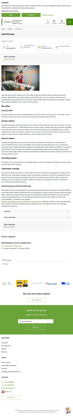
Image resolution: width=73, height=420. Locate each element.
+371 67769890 (9, 382)
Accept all (31, 15)
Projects (4, 349)
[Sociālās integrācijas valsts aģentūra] (13, 22)
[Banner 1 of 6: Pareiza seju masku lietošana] (22, 283)
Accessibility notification (8, 365)
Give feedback (36, 300)
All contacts (11, 397)
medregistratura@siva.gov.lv (13, 246)
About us (4, 352)
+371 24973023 (9, 385)
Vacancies (4, 343)
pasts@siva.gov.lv (9, 388)
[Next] (69, 283)
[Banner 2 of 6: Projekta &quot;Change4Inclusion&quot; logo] (36, 283)
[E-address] (5, 391)
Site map (4, 368)
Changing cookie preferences (10, 371)
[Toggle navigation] (69, 22)
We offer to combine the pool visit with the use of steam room (21, 201)
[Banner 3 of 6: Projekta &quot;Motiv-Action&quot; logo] (51, 283)
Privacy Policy (5, 362)
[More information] (10, 391)
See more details (9, 59)
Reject (11, 15)
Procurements (6, 346)
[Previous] (3, 283)
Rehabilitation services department (16, 243)
